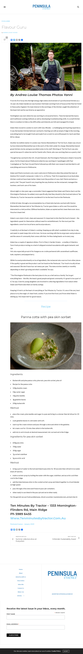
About (20, 573)
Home (21, 569)
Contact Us (21, 588)
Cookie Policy (56, 651)
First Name (11, 614)
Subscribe (21, 584)
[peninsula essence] (41, 7)
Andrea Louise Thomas (10, 32)
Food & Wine (6, 21)
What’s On (21, 592)
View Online (20, 580)
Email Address (13, 624)
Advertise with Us (21, 577)
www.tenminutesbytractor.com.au (38, 518)
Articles (19, 595)
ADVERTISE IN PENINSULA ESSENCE (62, 594)
